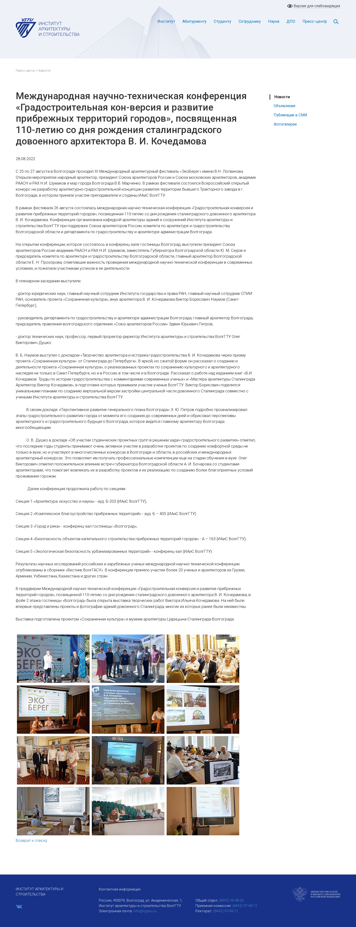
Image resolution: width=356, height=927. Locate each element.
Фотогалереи (285, 124)
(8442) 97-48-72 (225, 911)
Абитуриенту (194, 21)
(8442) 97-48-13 (244, 906)
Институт (166, 21)
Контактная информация (119, 889)
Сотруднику (250, 21)
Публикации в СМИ (290, 115)
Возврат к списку (31, 840)
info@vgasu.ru (145, 911)
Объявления (284, 106)
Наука (273, 21)
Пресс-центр (314, 21)
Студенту (222, 21)
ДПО (290, 21)
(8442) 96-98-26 (231, 900)
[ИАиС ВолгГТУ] (48, 28)
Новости (282, 97)
